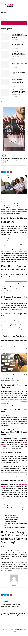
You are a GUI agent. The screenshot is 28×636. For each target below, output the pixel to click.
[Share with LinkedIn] (8, 172)
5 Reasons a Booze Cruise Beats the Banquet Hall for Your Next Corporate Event (19, 44)
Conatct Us (3, 625)
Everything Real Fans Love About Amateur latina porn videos (18, 72)
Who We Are (11, 625)
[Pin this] (11, 172)
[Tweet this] (5, 172)
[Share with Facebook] (2, 172)
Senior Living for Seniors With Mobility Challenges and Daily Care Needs (19, 63)
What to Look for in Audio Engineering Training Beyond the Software (19, 36)
